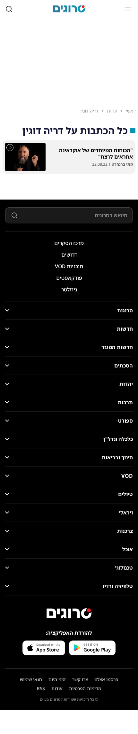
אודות (57, 688)
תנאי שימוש (31, 679)
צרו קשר (80, 679)
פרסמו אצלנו (106, 679)
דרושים (69, 254)
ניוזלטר (69, 289)
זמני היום (57, 679)
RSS (41, 688)
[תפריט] (127, 9)
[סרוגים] (69, 613)
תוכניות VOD (69, 266)
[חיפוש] (9, 9)
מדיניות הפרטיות (85, 688)
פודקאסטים (69, 277)
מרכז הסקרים (69, 243)
